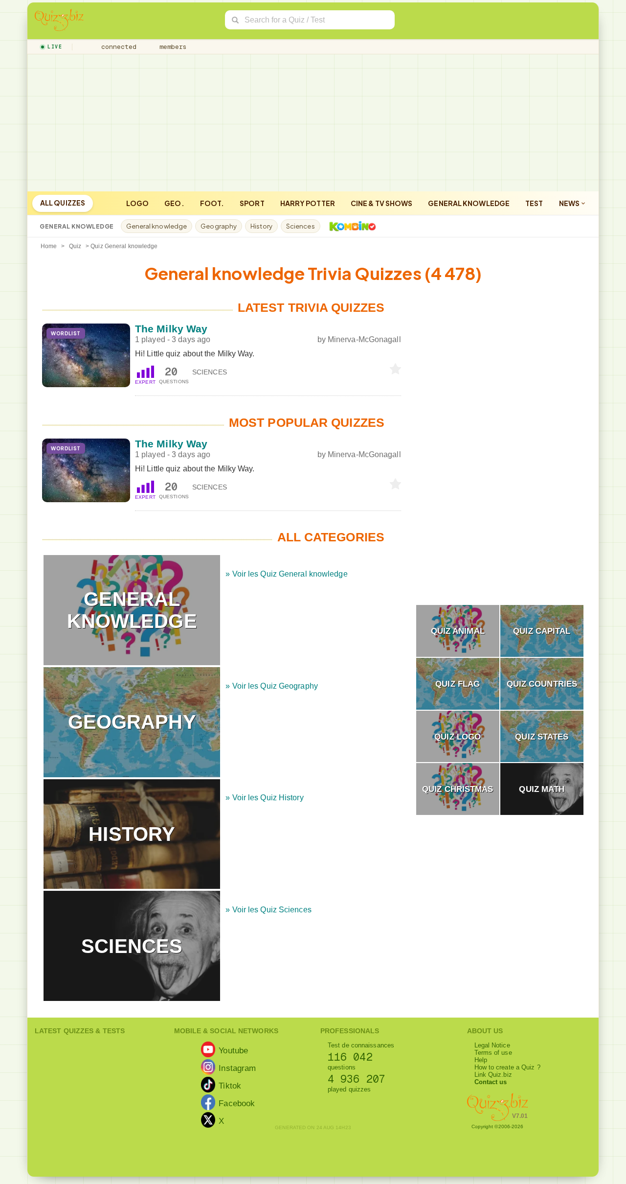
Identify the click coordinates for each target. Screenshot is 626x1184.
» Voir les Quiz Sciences (268, 909)
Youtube (233, 1050)
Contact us (490, 1082)
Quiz (75, 246)
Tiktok (230, 1085)
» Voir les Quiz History (264, 797)
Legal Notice (492, 1045)
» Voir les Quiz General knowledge (286, 574)
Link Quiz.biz (493, 1074)
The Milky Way (171, 328)
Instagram (237, 1067)
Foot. (212, 203)
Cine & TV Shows (382, 203)
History (261, 226)
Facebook (237, 1103)
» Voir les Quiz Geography (271, 686)
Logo (137, 203)
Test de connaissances (361, 1045)
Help (480, 1060)
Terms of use (493, 1052)
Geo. (174, 203)
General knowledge (469, 203)
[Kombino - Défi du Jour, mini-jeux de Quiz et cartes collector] (350, 226)
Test (534, 203)
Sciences (300, 226)
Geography (219, 226)
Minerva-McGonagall (364, 339)
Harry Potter (307, 203)
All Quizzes (62, 202)
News (570, 203)
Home (49, 246)
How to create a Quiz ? (507, 1067)
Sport (252, 203)
